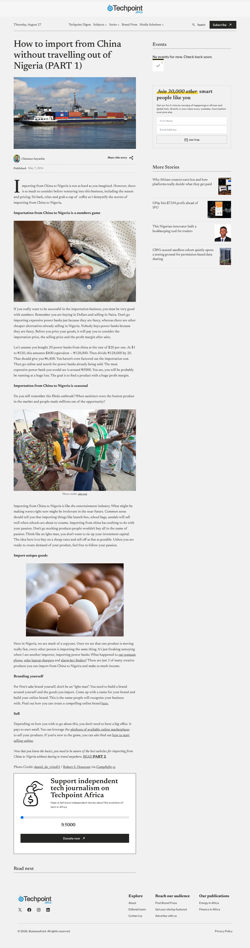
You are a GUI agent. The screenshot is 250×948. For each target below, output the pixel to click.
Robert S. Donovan (76, 767)
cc (114, 767)
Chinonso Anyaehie (33, 159)
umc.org (82, 494)
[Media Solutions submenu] (163, 25)
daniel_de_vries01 (47, 767)
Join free (194, 139)
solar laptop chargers (39, 660)
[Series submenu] (119, 25)
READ (87, 757)
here (105, 703)
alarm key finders (73, 660)
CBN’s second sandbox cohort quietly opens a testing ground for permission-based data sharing (183, 254)
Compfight (104, 767)
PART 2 (99, 757)
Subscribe (220, 25)
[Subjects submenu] (106, 25)
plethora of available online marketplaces (100, 730)
